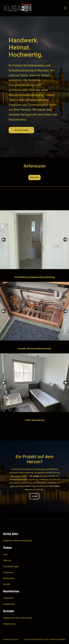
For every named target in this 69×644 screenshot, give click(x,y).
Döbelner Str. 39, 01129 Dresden (17, 618)
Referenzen (8, 572)
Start (5, 554)
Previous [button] (4, 240)
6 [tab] (40, 272)
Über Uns (7, 560)
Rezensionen (9, 578)
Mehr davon (34, 177)
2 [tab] (25, 272)
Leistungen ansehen (21, 130)
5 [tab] (36, 272)
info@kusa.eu (9, 624)
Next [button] (65, 240)
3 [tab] (29, 272)
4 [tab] (33, 272)
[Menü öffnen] (65, 8)
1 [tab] (21, 272)
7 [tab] (44, 272)
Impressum (8, 598)
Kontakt (34, 496)
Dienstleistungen (11, 566)
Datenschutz (9, 604)
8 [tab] (47, 272)
